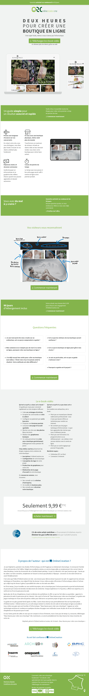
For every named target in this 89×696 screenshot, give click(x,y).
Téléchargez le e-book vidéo (45, 40)
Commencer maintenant (55, 116)
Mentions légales (9, 682)
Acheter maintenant (43, 516)
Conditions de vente (10, 684)
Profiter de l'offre (53, 211)
